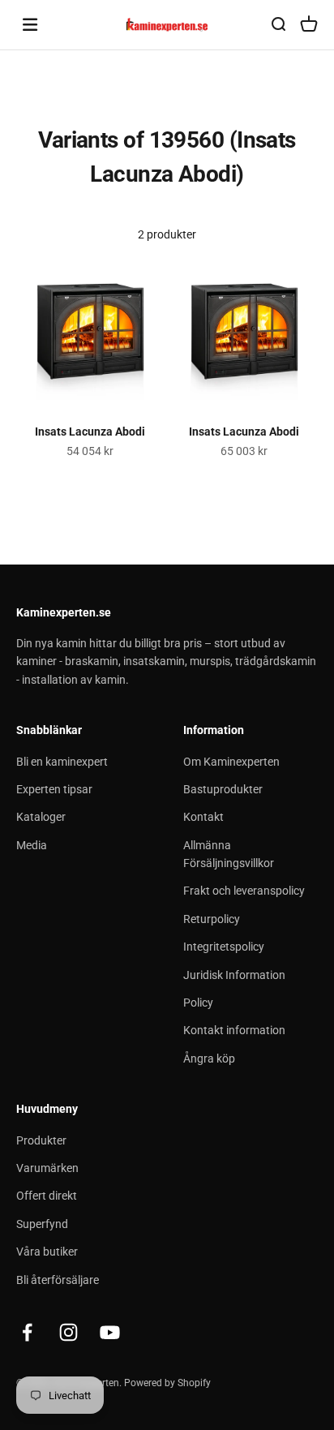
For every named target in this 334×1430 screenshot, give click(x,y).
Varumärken (47, 1168)
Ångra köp (209, 1058)
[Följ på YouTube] (110, 1332)
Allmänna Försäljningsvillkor (228, 854)
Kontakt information (234, 1030)
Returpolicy (211, 919)
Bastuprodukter (223, 789)
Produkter (41, 1140)
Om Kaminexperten (231, 761)
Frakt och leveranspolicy (244, 890)
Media (31, 845)
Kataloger (41, 816)
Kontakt (203, 816)
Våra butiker (47, 1251)
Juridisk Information (234, 974)
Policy (198, 1002)
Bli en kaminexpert (62, 761)
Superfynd (42, 1223)
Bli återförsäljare (57, 1279)
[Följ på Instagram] (68, 1332)
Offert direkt (46, 1195)
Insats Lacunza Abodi (90, 431)
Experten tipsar (54, 789)
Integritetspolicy (223, 946)
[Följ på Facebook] (27, 1332)
